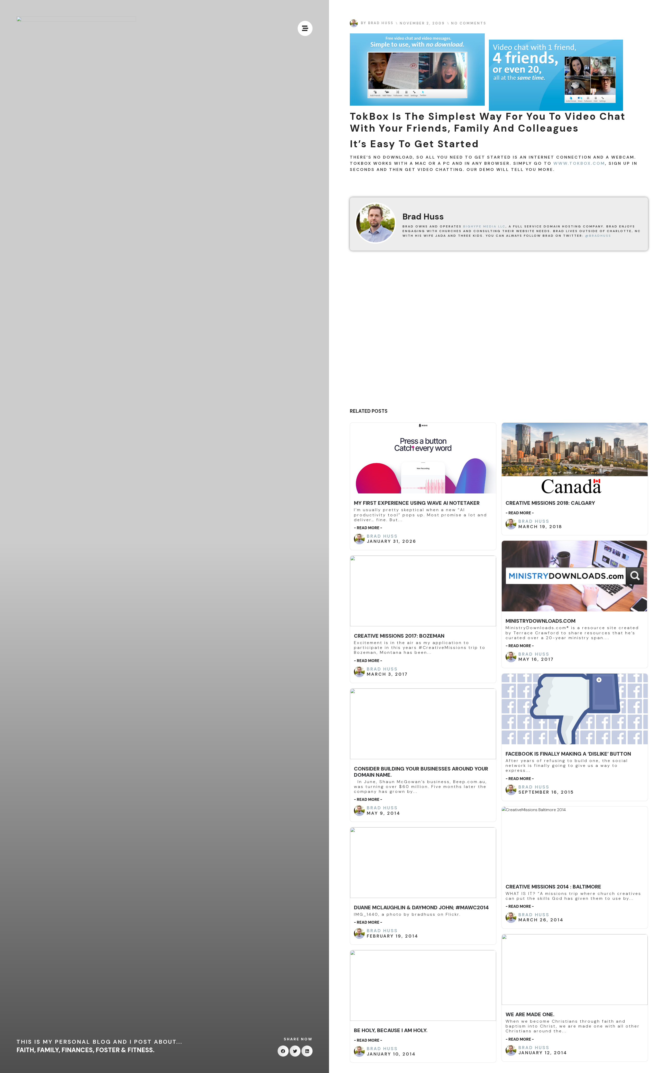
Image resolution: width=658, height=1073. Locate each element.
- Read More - (368, 527)
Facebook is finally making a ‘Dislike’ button (568, 753)
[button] (283, 1051)
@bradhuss (598, 236)
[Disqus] (499, 331)
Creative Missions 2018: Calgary (550, 503)
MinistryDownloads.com (540, 621)
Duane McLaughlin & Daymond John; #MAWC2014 (421, 907)
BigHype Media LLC (484, 226)
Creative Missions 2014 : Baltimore (553, 886)
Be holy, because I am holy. (390, 1030)
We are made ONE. (530, 1014)
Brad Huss (382, 536)
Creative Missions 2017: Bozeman (399, 635)
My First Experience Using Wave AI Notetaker (417, 503)
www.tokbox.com (579, 163)
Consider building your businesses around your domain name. (421, 771)
